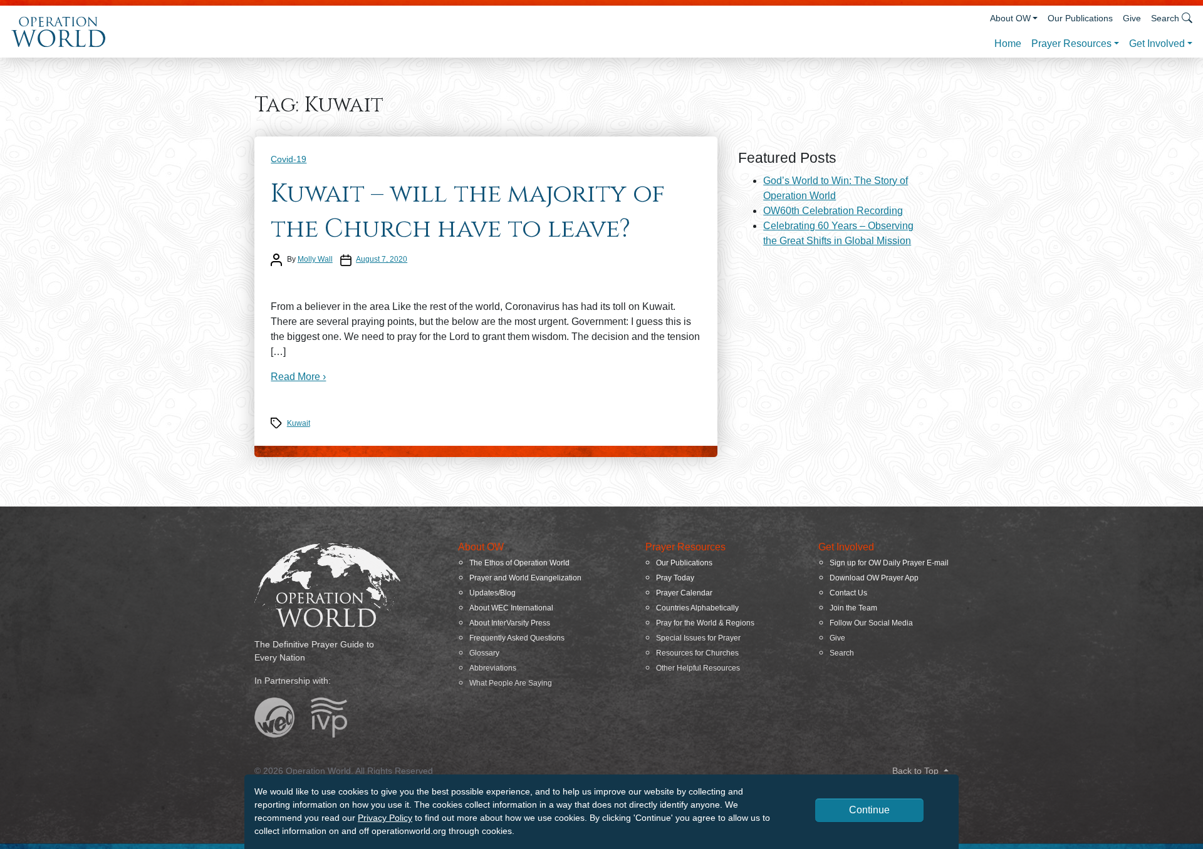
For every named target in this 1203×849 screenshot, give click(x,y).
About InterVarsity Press (509, 623)
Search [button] (1165, 18)
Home (1007, 43)
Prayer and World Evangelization (525, 578)
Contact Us (848, 593)
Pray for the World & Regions (705, 623)
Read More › (298, 376)
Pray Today (675, 578)
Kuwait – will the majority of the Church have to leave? (468, 211)
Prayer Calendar (684, 593)
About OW (1010, 18)
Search (842, 653)
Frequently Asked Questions (517, 638)
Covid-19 (288, 159)
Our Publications (1080, 18)
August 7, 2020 (381, 259)
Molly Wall (315, 259)
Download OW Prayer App (874, 578)
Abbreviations (492, 668)
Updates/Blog (492, 593)
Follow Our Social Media (871, 623)
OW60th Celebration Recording (833, 210)
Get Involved (1157, 43)
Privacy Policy (385, 818)
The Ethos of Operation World (519, 562)
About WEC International (511, 608)
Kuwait (298, 423)
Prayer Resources (1071, 43)
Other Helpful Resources (698, 668)
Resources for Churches (697, 653)
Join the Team (853, 608)
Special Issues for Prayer (698, 638)
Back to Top (916, 771)
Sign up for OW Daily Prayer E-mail (889, 562)
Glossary (484, 653)
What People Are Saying (510, 683)
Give (1132, 18)
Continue (869, 810)
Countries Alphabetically (697, 608)
